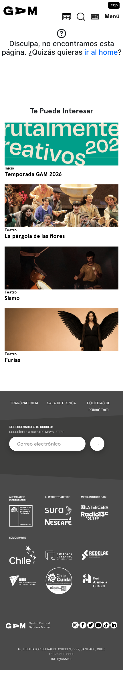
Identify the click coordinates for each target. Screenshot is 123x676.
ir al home (101, 52)
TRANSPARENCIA (24, 403)
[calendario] (66, 16)
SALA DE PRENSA (61, 403)
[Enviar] (97, 444)
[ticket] (95, 16)
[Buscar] (81, 16)
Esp (114, 5)
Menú (112, 16)
